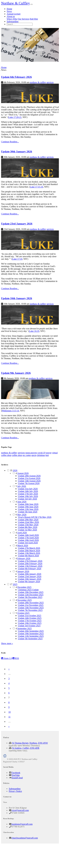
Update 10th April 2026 (28, 540)
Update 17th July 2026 (28, 494)
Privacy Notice (15, 791)
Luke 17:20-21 (14, 117)
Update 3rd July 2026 (27, 499)
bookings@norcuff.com (22, 824)
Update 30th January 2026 (16, 151)
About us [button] (11, 16)
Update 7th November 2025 (30, 610)
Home (9, 9)
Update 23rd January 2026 (16, 223)
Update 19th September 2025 (31, 633)
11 (9, 717)
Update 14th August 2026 (29, 481)
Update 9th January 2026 (16, 373)
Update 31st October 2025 (29, 615)
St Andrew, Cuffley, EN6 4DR (25, 748)
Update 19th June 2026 (28, 507)
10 (9, 712)
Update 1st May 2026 (27, 530)
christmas (41, 455)
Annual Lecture (14, 14)
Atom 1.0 (7, 658)
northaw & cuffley (38, 82)
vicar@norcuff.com (20, 810)
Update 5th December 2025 (30, 597)
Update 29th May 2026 (28, 519)
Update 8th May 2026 (27, 527)
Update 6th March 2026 (28, 555)
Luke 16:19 (34, 331)
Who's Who (12, 19)
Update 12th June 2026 (28, 509)
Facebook (16, 772)
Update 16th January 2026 (16, 298)
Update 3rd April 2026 (28, 543)
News (9, 11)
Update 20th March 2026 (29, 550)
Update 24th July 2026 (28, 491)
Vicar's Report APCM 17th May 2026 (34, 517)
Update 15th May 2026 (28, 525)
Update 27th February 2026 (30, 561)
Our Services (23, 19)
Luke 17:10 (17, 259)
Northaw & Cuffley (15, 3)
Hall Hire (34, 19)
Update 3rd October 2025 (29, 625)
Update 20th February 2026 (30, 563)
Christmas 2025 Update (28, 589)
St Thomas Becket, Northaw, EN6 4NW (30, 743)
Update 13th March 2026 (29, 553)
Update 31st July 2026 (28, 489)
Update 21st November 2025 (30, 605)
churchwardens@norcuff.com (25, 838)
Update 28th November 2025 (31, 602)
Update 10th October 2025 (29, 623)
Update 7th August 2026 (28, 483)
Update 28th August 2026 (29, 476)
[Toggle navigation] (31, 4)
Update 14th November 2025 (31, 607)
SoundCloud (17, 777)
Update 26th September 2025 (31, 631)
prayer (48, 453)
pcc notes (27, 455)
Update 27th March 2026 (29, 548)
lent (47, 455)
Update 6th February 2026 (16, 77)
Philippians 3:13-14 (10, 410)
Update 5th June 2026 (27, 512)
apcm (33, 455)
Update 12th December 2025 (30, 595)
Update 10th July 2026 (28, 496)
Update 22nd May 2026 (28, 522)
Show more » (7, 643)
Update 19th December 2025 (30, 592)
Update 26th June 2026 (28, 504)
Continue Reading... (10, 141)
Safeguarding (12, 21)
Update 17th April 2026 (28, 537)
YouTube (16, 775)
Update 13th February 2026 (30, 566)
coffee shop (17, 455)
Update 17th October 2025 (29, 620)
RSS (16, 658)
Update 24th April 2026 (28, 535)
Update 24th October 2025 (29, 618)
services (50, 82)
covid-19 (41, 453)
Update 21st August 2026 (29, 478)
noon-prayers (31, 453)
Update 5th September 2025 (30, 638)
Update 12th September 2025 (31, 636)
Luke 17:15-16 (36, 187)
